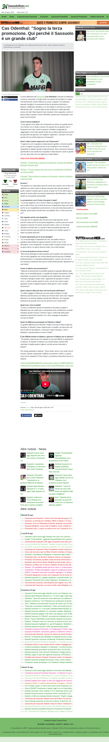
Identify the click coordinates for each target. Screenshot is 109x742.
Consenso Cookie (50, 720)
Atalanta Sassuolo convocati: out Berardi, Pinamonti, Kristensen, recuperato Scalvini (56, 639)
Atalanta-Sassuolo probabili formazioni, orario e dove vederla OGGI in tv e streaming (56, 660)
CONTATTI (59, 724)
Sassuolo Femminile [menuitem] (59, 17)
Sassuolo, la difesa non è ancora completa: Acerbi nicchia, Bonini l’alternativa (54, 565)
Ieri (82, 94)
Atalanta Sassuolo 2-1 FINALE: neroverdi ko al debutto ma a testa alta (51, 616)
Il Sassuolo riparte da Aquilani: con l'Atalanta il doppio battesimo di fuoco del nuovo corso (58, 662)
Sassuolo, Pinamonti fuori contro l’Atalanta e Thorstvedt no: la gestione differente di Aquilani (59, 580)
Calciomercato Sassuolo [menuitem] (27, 17)
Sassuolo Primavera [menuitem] (79, 17)
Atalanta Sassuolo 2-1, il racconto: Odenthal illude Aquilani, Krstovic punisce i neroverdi (58, 609)
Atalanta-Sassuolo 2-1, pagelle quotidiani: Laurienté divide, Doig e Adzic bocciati (55, 577)
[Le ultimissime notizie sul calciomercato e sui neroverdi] (15, 6)
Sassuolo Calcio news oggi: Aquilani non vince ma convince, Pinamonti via (53, 537)
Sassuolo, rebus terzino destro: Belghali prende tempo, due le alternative (52, 562)
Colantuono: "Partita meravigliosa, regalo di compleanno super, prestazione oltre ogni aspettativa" (61, 570)
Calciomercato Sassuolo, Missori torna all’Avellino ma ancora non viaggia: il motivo (56, 698)
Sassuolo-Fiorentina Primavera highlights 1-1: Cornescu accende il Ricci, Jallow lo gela (58, 642)
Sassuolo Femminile (84, 159)
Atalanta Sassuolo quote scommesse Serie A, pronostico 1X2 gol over (51, 693)
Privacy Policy (62, 720)
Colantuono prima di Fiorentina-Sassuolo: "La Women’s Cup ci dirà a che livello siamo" (57, 673)
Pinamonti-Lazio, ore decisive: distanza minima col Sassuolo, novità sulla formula (55, 557)
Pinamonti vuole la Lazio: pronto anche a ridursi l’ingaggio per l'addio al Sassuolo (55, 644)
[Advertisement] (92, 123)
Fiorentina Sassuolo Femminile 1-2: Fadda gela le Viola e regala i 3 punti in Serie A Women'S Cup (62, 629)
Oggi (77, 94)
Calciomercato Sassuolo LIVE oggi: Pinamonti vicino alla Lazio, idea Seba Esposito (56, 542)
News (28, 407)
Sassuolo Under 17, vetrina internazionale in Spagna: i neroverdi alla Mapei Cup (55, 683)
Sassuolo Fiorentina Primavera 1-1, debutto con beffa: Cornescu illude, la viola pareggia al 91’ (60, 678)
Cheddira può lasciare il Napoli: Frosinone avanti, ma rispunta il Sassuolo (52, 657)
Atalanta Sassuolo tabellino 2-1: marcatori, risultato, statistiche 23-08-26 (52, 611)
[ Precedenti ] (10, 186)
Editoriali (79, 27)
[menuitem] (107, 17)
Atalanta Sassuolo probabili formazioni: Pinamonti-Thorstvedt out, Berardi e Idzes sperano (58, 709)
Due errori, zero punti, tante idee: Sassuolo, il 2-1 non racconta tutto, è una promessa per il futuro (61, 547)
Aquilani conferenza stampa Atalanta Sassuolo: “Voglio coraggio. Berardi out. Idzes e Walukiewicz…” (63, 696)
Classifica (6, 191)
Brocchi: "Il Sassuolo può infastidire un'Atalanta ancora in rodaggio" (50, 637)
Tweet (39, 415)
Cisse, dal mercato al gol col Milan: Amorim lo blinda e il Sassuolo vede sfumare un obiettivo (59, 552)
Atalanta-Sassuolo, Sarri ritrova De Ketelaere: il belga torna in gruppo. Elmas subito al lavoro (59, 652)
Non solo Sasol (82, 193)
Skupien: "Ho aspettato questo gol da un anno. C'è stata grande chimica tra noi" (55, 567)
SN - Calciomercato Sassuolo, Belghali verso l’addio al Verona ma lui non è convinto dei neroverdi (62, 711)
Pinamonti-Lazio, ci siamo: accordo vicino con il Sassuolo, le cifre (49, 528)
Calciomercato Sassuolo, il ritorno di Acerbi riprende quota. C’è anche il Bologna (55, 518)
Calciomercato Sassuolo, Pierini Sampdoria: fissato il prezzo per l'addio (51, 549)
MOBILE (66, 724)
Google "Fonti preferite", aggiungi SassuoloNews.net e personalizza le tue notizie (55, 539)
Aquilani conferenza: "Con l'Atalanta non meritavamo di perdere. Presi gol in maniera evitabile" (60, 601)
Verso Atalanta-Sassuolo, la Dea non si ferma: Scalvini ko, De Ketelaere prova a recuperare (59, 701)
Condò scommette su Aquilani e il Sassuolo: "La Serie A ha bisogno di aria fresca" (55, 647)
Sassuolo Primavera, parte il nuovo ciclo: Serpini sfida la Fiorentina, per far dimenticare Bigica (60, 706)
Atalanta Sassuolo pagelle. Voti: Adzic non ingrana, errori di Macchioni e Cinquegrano (57, 614)
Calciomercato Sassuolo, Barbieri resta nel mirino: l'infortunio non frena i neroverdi (56, 704)
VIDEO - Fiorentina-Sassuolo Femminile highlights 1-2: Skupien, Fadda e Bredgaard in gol (59, 572)
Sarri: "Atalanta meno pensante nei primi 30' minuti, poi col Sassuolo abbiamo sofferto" (57, 603)
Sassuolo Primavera (84, 176)
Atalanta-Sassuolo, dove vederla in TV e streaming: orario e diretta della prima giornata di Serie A (61, 691)
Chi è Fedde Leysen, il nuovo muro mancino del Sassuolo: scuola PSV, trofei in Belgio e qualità (61, 686)
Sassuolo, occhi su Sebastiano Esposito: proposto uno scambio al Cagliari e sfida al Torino (59, 523)
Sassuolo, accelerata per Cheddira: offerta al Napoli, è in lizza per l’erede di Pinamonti (57, 521)
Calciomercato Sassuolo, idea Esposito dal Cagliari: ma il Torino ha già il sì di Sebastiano (58, 583)
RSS (71, 724)
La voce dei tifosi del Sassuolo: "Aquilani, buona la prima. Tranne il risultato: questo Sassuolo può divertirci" (65, 544)
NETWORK (40, 724)
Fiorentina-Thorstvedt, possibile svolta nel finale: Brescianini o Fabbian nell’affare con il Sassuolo (61, 560)
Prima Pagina (81, 73)
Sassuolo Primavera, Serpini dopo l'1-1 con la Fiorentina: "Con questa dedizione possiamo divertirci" (63, 675)
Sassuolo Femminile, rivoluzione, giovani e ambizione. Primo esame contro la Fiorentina (58, 632)
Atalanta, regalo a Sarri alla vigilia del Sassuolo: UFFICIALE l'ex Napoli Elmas (54, 655)
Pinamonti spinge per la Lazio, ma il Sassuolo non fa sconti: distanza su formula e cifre (57, 575)
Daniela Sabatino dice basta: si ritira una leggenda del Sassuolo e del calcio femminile (57, 681)
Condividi (27, 415)
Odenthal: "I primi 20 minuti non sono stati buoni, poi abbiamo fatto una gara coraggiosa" (58, 598)
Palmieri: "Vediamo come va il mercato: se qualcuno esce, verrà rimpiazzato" (53, 621)
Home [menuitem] (4, 17)
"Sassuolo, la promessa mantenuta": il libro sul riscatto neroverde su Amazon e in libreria (58, 606)
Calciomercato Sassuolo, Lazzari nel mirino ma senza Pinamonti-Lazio (51, 634)
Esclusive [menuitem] (44, 17)
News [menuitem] (12, 17)
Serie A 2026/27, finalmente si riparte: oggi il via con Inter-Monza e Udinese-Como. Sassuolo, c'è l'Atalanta (65, 688)
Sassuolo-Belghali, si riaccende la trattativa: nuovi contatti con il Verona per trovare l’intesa (59, 526)
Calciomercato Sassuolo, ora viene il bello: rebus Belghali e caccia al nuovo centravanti (58, 585)
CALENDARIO (50, 724)
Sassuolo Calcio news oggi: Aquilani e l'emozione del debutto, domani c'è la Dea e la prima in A (61, 670)
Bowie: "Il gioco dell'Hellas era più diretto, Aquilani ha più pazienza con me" (53, 619)
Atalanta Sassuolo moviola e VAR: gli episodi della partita (46, 626)
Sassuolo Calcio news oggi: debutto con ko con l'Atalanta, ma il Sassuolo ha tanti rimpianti (59, 593)
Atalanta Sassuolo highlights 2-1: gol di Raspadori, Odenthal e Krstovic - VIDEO (55, 624)
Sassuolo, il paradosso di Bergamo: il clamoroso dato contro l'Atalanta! (36, 466)
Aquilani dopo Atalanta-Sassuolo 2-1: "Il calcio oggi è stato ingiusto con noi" (53, 596)
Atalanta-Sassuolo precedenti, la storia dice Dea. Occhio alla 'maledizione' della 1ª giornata (58, 649)
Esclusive (80, 140)
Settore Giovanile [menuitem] (97, 17)
